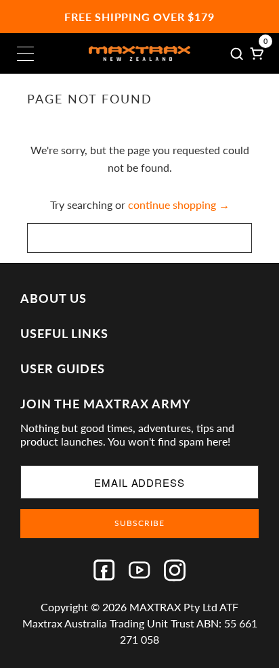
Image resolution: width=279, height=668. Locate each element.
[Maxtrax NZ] (139, 53)
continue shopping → (179, 204)
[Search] (236, 53)
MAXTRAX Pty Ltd (173, 606)
